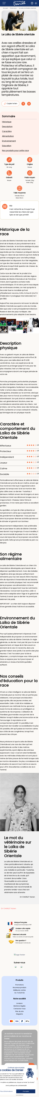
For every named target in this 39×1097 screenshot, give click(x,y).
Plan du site (19, 1011)
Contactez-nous (20, 1009)
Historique (6, 121)
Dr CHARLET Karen (8, 908)
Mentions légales (20, 1006)
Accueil (5, 8)
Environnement (9, 141)
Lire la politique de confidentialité (16, 1085)
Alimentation (8, 136)
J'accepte (26, 1091)
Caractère (7, 131)
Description (7, 126)
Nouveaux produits (19, 988)
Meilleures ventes (19, 990)
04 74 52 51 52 (19, 993)
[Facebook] (17, 968)
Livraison (19, 1003)
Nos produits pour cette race (15, 150)
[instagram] (22, 968)
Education (6, 145)
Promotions (19, 985)
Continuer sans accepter (16, 1067)
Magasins (19, 1014)
